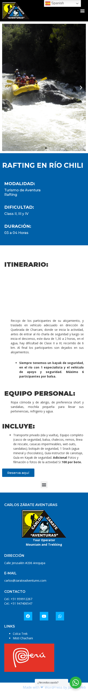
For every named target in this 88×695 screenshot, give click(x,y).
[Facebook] (28, 616)
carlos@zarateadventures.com (25, 580)
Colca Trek (20, 634)
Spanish (57, 3)
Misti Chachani (23, 638)
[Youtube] (44, 616)
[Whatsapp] (60, 616)
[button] (82, 10)
